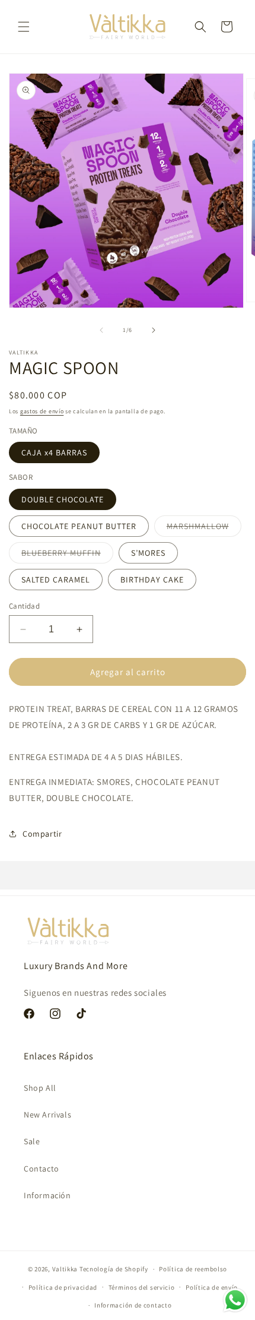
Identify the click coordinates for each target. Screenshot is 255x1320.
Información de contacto (132, 1305)
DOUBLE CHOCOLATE (62, 499)
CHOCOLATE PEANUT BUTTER (78, 526)
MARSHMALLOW (204, 528)
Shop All (40, 1087)
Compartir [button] (42, 833)
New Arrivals (47, 1114)
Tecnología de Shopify (113, 1269)
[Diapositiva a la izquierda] (101, 330)
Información (47, 1195)
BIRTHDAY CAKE (152, 579)
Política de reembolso (193, 1269)
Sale (32, 1141)
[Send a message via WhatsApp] (235, 1300)
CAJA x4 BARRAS (54, 452)
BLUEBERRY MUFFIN (67, 555)
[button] (24, 27)
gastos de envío (42, 411)
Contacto (41, 1168)
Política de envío (212, 1287)
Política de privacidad (62, 1287)
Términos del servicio (142, 1287)
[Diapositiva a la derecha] (154, 330)
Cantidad (24, 606)
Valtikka (65, 1269)
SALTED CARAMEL (55, 579)
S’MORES (148, 552)
